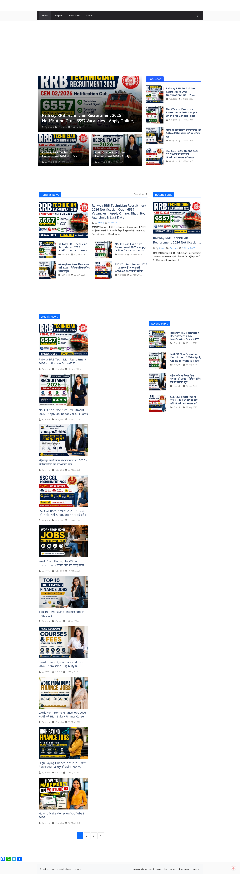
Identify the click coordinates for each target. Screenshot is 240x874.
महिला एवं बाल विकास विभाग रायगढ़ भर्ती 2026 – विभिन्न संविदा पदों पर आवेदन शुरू (183, 133)
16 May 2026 (74, 823)
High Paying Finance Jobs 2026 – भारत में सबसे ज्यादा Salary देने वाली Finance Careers (62, 767)
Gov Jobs (58, 15)
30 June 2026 (77, 127)
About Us (185, 869)
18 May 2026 (74, 571)
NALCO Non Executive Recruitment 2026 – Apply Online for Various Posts (112, 156)
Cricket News (74, 15)
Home (45, 15)
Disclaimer (173, 869)
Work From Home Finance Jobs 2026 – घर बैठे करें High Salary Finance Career (63, 714)
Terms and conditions (143, 869)
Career (89, 15)
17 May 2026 (72, 672)
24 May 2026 (117, 162)
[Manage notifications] (233, 868)
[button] (197, 15)
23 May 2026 (187, 141)
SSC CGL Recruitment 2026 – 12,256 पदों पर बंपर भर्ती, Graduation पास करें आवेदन (183, 154)
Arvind (51, 127)
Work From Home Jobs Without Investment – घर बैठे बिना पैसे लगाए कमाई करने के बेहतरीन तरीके (61, 565)
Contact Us (196, 869)
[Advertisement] (120, 40)
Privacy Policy (161, 869)
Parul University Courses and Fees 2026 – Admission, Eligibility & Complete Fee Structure (61, 666)
